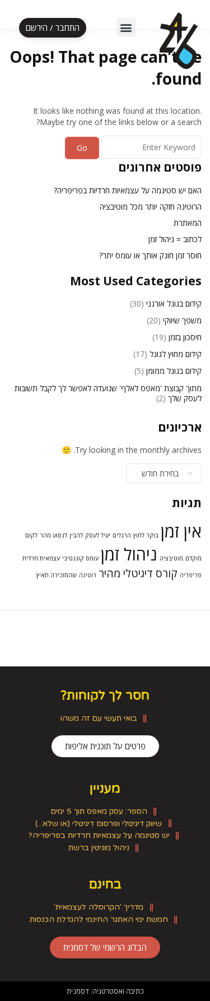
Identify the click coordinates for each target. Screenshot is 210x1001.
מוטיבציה (171, 558)
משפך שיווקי (182, 320)
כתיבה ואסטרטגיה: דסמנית (105, 991)
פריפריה (191, 575)
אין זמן (181, 531)
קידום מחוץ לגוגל (176, 354)
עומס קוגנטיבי (80, 558)
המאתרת (188, 222)
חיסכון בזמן (185, 337)
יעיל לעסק (97, 535)
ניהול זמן (129, 554)
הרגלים (122, 535)
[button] (126, 27)
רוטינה (87, 575)
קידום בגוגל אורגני (174, 303)
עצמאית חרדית (41, 558)
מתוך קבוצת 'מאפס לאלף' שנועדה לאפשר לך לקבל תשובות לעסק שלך (108, 393)
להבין (76, 535)
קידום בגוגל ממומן (174, 370)
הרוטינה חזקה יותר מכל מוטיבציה (151, 206)
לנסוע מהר (53, 535)
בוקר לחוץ (145, 535)
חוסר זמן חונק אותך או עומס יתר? (150, 255)
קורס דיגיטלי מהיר (138, 573)
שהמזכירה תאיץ (56, 575)
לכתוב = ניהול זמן (175, 239)
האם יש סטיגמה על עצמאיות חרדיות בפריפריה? (128, 190)
